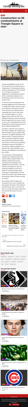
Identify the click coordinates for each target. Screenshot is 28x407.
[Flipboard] (3, 196)
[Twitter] (13, 196)
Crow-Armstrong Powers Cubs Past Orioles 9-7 (13, 387)
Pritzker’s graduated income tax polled (12, 240)
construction (20, 235)
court (2, 261)
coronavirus (23, 256)
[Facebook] (10, 196)
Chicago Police (9, 259)
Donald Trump (16, 259)
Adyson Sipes (6, 366)
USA (7, 359)
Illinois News (4, 236)
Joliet (2, 264)
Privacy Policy (14, 397)
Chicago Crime (11, 256)
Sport (11, 285)
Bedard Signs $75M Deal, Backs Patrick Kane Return (13, 338)
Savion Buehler (6, 316)
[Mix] (6, 196)
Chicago (3, 15)
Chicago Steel (13, 264)
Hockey (6, 264)
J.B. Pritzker (13, 261)
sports (2, 259)
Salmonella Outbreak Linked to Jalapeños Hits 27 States (14, 363)
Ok (10, 404)
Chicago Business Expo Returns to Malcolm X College (13, 313)
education (7, 261)
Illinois (7, 285)
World (10, 359)
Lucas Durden (6, 341)
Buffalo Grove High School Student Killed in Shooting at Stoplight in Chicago (14, 228)
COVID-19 (17, 256)
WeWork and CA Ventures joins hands (16, 245)
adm (4, 390)
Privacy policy (15, 404)
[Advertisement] (14, 43)
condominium (14, 235)
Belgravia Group (7, 235)
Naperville (23, 259)
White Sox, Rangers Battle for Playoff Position (13, 288)
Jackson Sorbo (15, 60)
